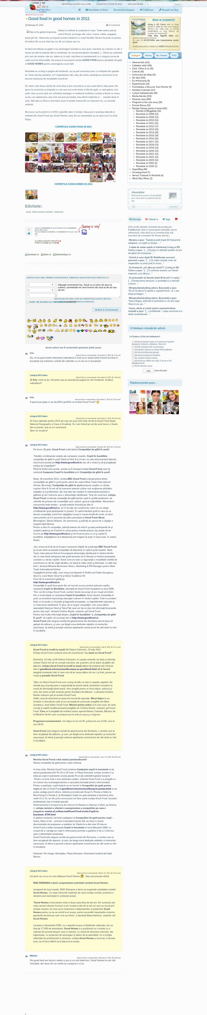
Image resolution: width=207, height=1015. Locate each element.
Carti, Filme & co (140, 68)
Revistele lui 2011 (145, 123)
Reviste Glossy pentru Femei (147, 108)
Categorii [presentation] (135, 55)
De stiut (136, 77)
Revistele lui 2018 (145, 144)
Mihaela (33, 956)
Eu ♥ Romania (139, 80)
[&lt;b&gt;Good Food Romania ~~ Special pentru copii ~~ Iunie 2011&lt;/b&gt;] (83, 134)
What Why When (140, 178)
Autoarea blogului (125, 10)
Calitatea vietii (139, 65)
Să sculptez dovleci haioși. (146, 358)
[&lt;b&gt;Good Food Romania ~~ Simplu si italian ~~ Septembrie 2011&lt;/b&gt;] (83, 145)
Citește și (153, 219)
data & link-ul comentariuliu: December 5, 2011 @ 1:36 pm (98, 377)
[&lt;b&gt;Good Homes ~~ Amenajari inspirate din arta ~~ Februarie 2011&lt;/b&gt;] (31, 191)
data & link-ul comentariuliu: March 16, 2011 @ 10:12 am (99, 873)
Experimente (138, 83)
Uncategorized (139, 172)
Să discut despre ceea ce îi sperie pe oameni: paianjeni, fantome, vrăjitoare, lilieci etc (153, 343)
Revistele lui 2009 (145, 117)
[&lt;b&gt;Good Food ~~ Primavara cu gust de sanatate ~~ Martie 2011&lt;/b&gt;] (44, 134)
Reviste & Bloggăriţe (146, 111)
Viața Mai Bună (135, 4)
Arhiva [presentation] (148, 55)
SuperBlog (137, 169)
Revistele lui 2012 (145, 126)
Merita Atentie (139, 96)
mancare (58, 211)
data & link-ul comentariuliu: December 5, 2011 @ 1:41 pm (98, 355)
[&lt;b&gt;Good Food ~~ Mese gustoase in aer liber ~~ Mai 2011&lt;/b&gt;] (70, 134)
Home (79, 10)
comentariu (46, 228)
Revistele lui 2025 (145, 166)
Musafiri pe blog (169, 10)
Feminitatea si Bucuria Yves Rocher (150, 87)
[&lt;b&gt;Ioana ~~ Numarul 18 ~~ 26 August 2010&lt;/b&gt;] (137, 403)
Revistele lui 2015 (145, 135)
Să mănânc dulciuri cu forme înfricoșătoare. (153, 350)
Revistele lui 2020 (145, 150)
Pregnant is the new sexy (145, 102)
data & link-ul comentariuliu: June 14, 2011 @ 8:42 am (99, 757)
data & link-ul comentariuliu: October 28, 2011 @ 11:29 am (98, 447)
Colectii (136, 71)
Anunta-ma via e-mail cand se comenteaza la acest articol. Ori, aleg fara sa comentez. (83, 300)
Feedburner (134, 229)
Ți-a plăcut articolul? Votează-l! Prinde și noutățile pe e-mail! (47, 242)
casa (28, 211)
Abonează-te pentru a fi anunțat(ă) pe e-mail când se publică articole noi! (146, 198)
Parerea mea (139, 99)
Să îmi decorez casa (143, 366)
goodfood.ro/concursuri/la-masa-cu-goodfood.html (68, 669)
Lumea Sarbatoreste (142, 93)
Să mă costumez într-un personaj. (149, 347)
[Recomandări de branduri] (176, 219)
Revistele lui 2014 (145, 132)
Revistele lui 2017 (145, 141)
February (31, 25)
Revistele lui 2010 (145, 120)
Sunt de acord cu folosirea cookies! (53, 302)
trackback (72, 228)
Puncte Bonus (139, 105)
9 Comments (114, 25)
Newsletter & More (98, 10)
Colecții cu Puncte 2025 (109, 4)
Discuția (136, 219)
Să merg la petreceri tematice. (147, 355)
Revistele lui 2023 (145, 160)
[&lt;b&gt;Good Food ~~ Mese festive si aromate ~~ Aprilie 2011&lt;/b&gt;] (57, 134)
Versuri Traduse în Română (146, 175)
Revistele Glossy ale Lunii (76, 4)
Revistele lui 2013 (145, 129)
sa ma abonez (69, 302)
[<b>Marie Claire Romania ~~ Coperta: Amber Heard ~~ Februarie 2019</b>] (154, 403)
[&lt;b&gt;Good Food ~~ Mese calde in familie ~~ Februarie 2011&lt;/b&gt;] (31, 134)
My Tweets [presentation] (161, 55)
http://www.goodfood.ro (68, 462)
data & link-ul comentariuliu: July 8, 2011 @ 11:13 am (100, 647)
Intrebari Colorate (141, 90)
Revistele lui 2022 (145, 157)
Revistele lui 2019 (145, 147)
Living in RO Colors (39, 375)
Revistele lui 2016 (145, 138)
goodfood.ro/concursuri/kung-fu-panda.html (86, 788)
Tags (167, 219)
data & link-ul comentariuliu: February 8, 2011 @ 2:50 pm (98, 958)
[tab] (135, 55)
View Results (160, 370)
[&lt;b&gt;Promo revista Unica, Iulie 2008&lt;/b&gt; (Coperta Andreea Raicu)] (137, 391)
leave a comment (48, 232)
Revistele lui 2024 (145, 163)
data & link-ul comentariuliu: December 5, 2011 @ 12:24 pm (98, 399)
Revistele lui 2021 (145, 154)
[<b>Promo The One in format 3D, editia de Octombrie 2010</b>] (171, 403)
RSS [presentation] (174, 55)
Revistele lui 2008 (145, 114)
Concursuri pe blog (142, 74)
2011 (41, 25)
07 (37, 25)
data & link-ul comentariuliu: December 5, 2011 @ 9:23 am (98, 418)
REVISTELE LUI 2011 (36, 15)
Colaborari (147, 10)
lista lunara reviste (42, 211)
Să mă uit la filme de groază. (146, 352)
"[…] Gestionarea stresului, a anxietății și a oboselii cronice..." (154, 280)
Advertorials (138, 62)
